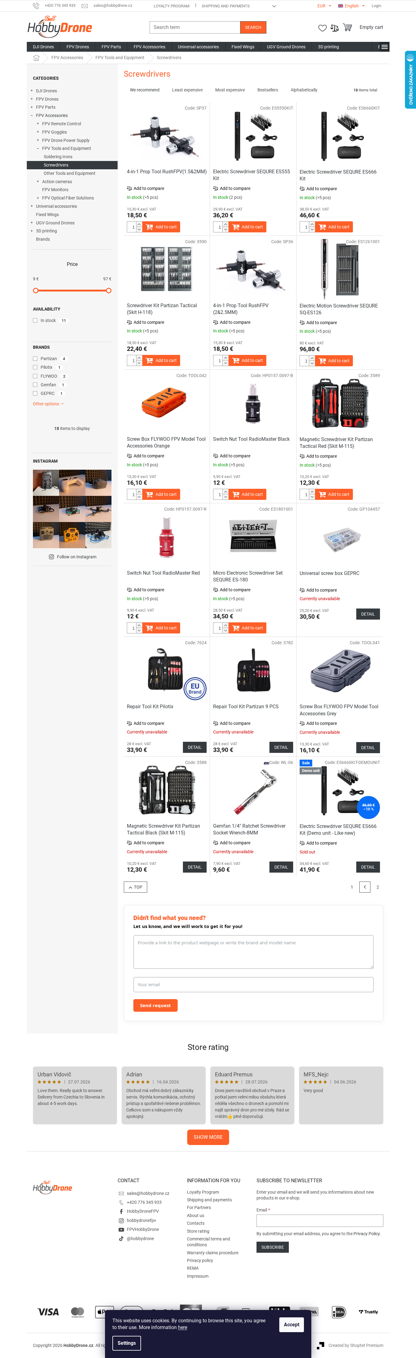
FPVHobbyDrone (143, 1229)
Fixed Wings (47, 214)
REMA (193, 1268)
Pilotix (51, 367)
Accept (291, 1325)
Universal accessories (56, 206)
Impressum (197, 1276)
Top (138, 887)
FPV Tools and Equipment (66, 148)
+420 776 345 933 (144, 1202)
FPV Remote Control (61, 123)
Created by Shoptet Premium (356, 1345)
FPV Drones (47, 99)
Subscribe (272, 1247)
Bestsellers (267, 89)
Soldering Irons (58, 156)
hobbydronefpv (141, 1220)
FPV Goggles (54, 132)
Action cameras (57, 181)
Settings (127, 1343)
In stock (53, 320)
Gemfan (52, 384)
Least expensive (187, 89)
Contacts (195, 1223)
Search (253, 27)
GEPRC (52, 393)
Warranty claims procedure (212, 1252)
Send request (155, 1005)
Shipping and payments (226, 6)
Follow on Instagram (76, 556)
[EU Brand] (167, 670)
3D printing (46, 230)
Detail (368, 614)
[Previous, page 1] (364, 887)
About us (195, 1215)
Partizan (53, 358)
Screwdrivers (56, 165)
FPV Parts (45, 107)
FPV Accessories (52, 115)
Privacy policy (200, 1260)
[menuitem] (43, 47)
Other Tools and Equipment (69, 173)
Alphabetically (304, 89)
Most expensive (230, 89)
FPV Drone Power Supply (66, 140)
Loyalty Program (171, 6)
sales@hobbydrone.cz (148, 1193)
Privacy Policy (366, 1233)
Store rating (208, 1047)
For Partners (199, 1207)
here (182, 1327)
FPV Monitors (55, 189)
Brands (43, 239)
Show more (208, 1137)
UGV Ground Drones (55, 222)
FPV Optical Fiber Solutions (68, 197)
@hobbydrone (140, 1238)
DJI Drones (46, 90)
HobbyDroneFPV (143, 1211)
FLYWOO (53, 376)
